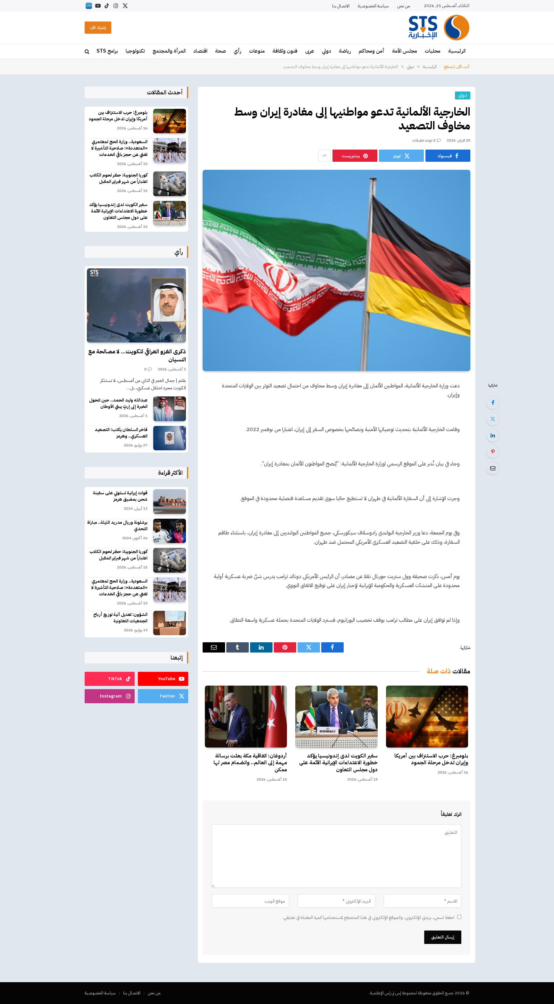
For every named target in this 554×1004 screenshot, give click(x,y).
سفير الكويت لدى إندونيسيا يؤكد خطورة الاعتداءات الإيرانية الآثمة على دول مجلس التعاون (338, 763)
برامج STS (107, 51)
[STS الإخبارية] (438, 28)
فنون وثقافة (285, 51)
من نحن (403, 6)
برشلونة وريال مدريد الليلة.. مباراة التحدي (117, 525)
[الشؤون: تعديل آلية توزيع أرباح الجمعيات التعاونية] (169, 623)
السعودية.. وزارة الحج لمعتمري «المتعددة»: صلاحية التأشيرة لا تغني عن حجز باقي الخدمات (119, 148)
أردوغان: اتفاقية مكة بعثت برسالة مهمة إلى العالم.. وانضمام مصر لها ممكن (250, 763)
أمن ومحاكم (371, 51)
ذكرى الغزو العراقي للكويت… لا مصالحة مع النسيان (137, 355)
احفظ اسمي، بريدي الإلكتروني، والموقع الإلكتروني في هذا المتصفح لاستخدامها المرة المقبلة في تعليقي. (368, 917)
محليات (433, 51)
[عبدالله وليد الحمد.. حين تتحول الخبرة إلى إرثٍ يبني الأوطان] (169, 408)
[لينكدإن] (492, 435)
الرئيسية (457, 51)
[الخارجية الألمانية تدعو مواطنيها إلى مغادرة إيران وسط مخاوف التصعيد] (336, 270)
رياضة (345, 51)
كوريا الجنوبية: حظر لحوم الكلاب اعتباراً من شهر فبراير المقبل (118, 178)
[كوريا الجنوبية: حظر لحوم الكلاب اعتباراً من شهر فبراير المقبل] (169, 183)
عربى (309, 51)
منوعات (257, 51)
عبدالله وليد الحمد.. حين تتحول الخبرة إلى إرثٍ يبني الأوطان (118, 403)
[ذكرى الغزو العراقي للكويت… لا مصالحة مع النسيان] (136, 305)
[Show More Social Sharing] (324, 156)
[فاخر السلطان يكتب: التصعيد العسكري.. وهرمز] (169, 438)
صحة (220, 51)
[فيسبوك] (492, 402)
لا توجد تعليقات (423, 140)
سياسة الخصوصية (373, 6)
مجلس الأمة (404, 51)
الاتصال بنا (340, 6)
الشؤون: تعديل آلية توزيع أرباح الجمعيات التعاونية (120, 617)
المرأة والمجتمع (169, 51)
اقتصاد (200, 51)
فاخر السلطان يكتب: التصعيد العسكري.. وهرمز (121, 433)
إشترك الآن (98, 27)
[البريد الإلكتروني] (492, 468)
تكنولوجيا (135, 51)
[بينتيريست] (492, 451)
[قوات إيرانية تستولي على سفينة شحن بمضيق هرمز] (169, 501)
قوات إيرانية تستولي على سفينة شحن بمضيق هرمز (120, 496)
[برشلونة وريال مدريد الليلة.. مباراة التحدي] (169, 531)
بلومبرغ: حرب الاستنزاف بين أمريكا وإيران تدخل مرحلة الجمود (431, 760)
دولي (326, 51)
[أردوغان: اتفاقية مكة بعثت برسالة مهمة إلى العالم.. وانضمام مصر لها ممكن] (246, 716)
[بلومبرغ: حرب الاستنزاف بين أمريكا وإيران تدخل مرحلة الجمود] (427, 716)
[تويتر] (492, 418)
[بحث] (88, 51)
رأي (237, 51)
